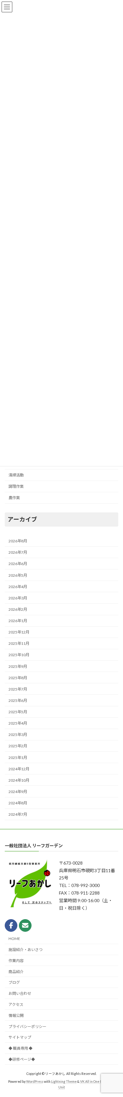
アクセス (16, 1004)
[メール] (25, 925)
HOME (14, 938)
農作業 (14, 497)
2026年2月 (18, 609)
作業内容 (16, 960)
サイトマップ (20, 1037)
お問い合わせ (20, 993)
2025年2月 (18, 746)
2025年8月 (18, 677)
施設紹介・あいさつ (26, 949)
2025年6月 (18, 700)
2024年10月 (19, 780)
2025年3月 (18, 734)
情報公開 (16, 1015)
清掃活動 (16, 475)
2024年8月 (18, 803)
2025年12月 (19, 632)
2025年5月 (18, 711)
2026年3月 (18, 598)
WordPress (34, 1081)
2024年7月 (18, 814)
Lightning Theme (64, 1081)
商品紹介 (16, 971)
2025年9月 (18, 666)
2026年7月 (18, 552)
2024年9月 (18, 791)
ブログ (14, 982)
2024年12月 (19, 769)
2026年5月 (18, 575)
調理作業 (16, 486)
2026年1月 (18, 620)
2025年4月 (18, 723)
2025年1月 (18, 757)
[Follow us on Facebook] (11, 925)
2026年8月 (18, 541)
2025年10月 (19, 654)
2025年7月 (18, 689)
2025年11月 (19, 643)
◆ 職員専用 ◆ (20, 1048)
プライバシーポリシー (27, 1026)
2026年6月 (18, 563)
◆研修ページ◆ (22, 1059)
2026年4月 (18, 586)
